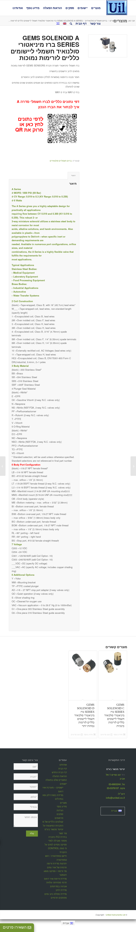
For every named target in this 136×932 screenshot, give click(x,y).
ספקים (60, 814)
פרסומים (59, 818)
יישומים (63, 783)
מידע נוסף (118, 734)
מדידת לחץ (61, 890)
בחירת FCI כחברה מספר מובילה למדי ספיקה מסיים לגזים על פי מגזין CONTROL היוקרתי (56, 844)
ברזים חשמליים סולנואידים (61, 160)
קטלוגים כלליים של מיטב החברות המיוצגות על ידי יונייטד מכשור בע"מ (51, 825)
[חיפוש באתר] (71, 23)
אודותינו (63, 764)
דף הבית (62, 768)
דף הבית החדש (59, 772)
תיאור (73, 175)
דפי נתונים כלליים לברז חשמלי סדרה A (48, 101)
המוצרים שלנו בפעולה (56, 779)
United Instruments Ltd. (110, 914)
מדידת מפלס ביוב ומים (55, 894)
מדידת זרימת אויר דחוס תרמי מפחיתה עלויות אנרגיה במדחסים (55, 882)
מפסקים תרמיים (59, 897)
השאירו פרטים (15, 927)
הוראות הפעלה (59, 776)
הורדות (60, 810)
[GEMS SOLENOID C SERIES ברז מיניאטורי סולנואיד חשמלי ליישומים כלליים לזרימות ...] (133, 466)
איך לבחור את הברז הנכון (58, 106)
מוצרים (63, 802)
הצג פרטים (106, 734)
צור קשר (63, 833)
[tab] (73, 175)
